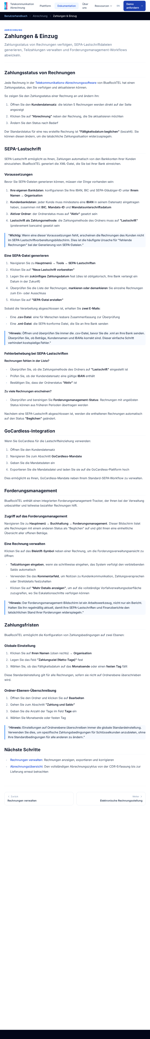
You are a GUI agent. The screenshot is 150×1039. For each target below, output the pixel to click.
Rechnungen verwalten (26, 760)
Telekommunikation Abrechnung (22, 5)
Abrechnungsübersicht (26, 766)
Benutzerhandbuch (15, 15)
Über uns (85, 5)
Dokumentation (66, 5)
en (118, 5)
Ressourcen (102, 5)
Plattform (45, 5)
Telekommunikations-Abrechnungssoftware (65, 82)
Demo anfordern (132, 5)
